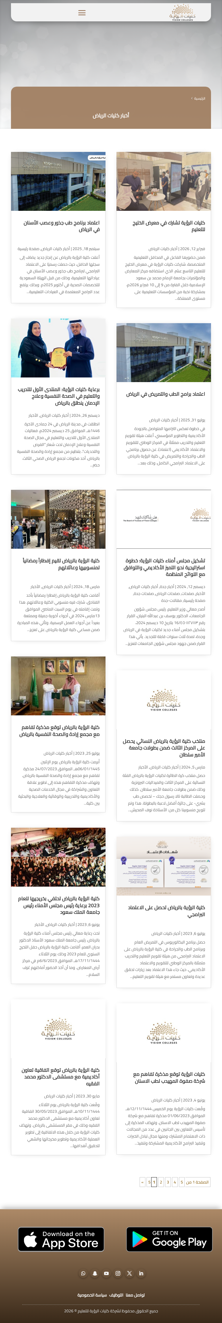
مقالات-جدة (171, 600)
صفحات (188, 593)
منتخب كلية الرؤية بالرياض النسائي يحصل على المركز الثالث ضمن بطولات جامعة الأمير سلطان (164, 747)
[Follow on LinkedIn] (141, 1273)
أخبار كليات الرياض (163, 248)
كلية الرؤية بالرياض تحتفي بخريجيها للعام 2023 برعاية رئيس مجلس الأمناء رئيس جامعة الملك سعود (59, 905)
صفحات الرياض (168, 593)
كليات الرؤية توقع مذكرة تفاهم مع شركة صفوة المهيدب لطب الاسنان (169, 1077)
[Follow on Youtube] (106, 1273)
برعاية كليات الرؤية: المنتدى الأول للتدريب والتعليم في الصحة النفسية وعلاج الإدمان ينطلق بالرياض (59, 396)
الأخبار (200, 593)
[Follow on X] (129, 1273)
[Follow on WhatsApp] (83, 1273)
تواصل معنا (135, 1295)
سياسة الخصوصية (92, 1295)
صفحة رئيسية (194, 600)
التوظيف (116, 1295)
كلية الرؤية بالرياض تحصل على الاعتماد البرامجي (166, 911)
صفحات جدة (144, 593)
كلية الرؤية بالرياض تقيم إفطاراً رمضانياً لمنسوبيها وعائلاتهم (61, 564)
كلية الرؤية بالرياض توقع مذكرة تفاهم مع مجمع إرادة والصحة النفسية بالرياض (59, 731)
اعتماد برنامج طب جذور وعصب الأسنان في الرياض (62, 226)
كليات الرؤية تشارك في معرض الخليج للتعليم (169, 226)
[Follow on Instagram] (118, 1273)
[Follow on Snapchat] (94, 1273)
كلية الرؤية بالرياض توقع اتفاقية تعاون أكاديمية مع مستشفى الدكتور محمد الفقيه (61, 1076)
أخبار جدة (167, 586)
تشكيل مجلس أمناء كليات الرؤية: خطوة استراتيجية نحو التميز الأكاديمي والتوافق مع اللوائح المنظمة (164, 567)
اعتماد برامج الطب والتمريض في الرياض (165, 394)
